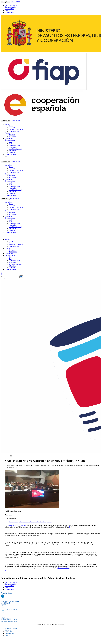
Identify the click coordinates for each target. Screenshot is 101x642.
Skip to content (15, 2)
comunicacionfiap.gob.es (9, 621)
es (1, 274)
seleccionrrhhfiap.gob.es (9, 620)
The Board (12, 127)
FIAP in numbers (14, 131)
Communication (10, 140)
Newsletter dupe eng (15, 149)
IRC (70, 527)
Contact (7, 10)
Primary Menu (6, 2)
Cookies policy (9, 633)
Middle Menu (5, 198)
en (1, 273)
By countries (13, 136)
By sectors (12, 135)
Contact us (12, 152)
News (10, 142)
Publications (12, 150)
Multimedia (12, 147)
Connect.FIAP (9, 9)
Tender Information (11, 5)
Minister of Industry (64, 568)
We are (11, 126)
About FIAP (9, 124)
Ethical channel (9, 12)
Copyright (8, 630)
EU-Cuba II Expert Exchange (17, 525)
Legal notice (8, 631)
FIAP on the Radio (14, 145)
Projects (7, 133)
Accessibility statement (12, 628)
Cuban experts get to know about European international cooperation (30, 522)
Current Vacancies (10, 7)
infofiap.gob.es (6, 618)
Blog (10, 143)
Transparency (9, 138)
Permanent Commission (16, 129)
